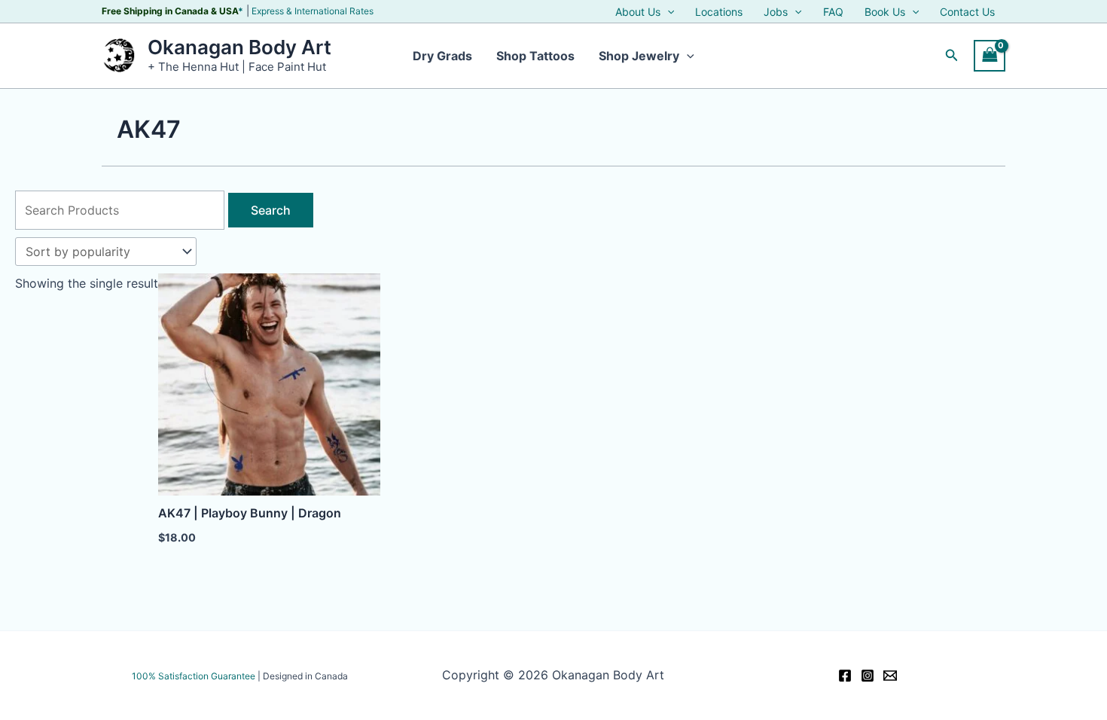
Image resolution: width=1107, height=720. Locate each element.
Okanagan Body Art (239, 47)
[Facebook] (845, 675)
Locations (719, 12)
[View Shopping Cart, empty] (989, 55)
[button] (667, 12)
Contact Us (967, 12)
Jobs (776, 12)
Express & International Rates (313, 11)
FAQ (833, 12)
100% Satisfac (193, 676)
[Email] (890, 675)
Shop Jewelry (639, 55)
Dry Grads (442, 55)
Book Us (885, 12)
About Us (637, 12)
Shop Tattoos (535, 55)
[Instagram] (867, 675)
